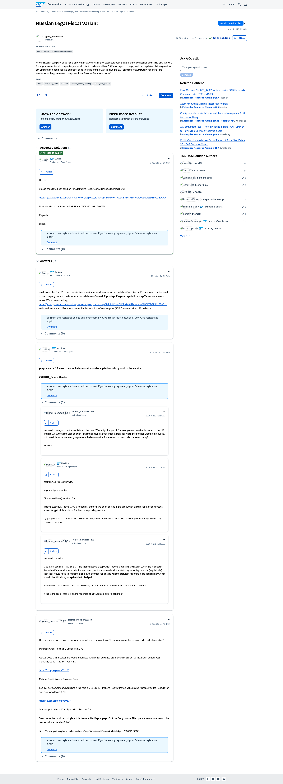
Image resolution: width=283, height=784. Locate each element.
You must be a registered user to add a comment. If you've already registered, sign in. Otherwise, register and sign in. (102, 235)
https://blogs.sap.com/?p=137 (55, 701)
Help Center (146, 4)
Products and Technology (77, 4)
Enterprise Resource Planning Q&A (200, 98)
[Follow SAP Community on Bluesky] (213, 779)
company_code (51, 84)
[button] (234, 38)
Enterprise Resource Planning (87, 12)
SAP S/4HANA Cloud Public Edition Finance (54, 52)
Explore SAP (229, 4)
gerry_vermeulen (54, 36)
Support (129, 779)
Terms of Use (73, 779)
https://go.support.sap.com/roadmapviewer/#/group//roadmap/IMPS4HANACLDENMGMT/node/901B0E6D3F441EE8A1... (103, 304)
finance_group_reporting (81, 84)
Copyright (86, 779)
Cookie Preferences (145, 779)
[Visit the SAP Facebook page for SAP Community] (208, 779)
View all (184, 236)
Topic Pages (161, 4)
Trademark (117, 779)
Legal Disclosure (102, 779)
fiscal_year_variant (102, 84)
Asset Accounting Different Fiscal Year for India (204, 103)
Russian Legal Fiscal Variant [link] (123, 12)
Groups (96, 4)
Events (133, 4)
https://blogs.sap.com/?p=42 (54, 670)
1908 (39, 84)
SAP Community (42, 12)
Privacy (60, 779)
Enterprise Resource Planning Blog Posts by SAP (208, 121)
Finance (64, 84)
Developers (109, 4)
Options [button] (245, 23)
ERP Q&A (105, 12)
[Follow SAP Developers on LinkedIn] (223, 779)
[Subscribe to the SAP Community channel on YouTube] (218, 779)
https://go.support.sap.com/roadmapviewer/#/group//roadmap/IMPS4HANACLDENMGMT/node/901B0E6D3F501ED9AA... (103, 197)
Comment (166, 95)
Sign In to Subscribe (230, 23)
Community (54, 4)
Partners (123, 4)
